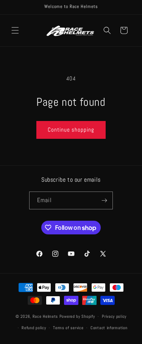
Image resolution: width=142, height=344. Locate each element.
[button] (15, 30)
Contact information (109, 327)
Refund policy (34, 327)
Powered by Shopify (77, 316)
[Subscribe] (104, 200)
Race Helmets (46, 316)
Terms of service (68, 327)
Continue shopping (71, 129)
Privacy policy (114, 316)
